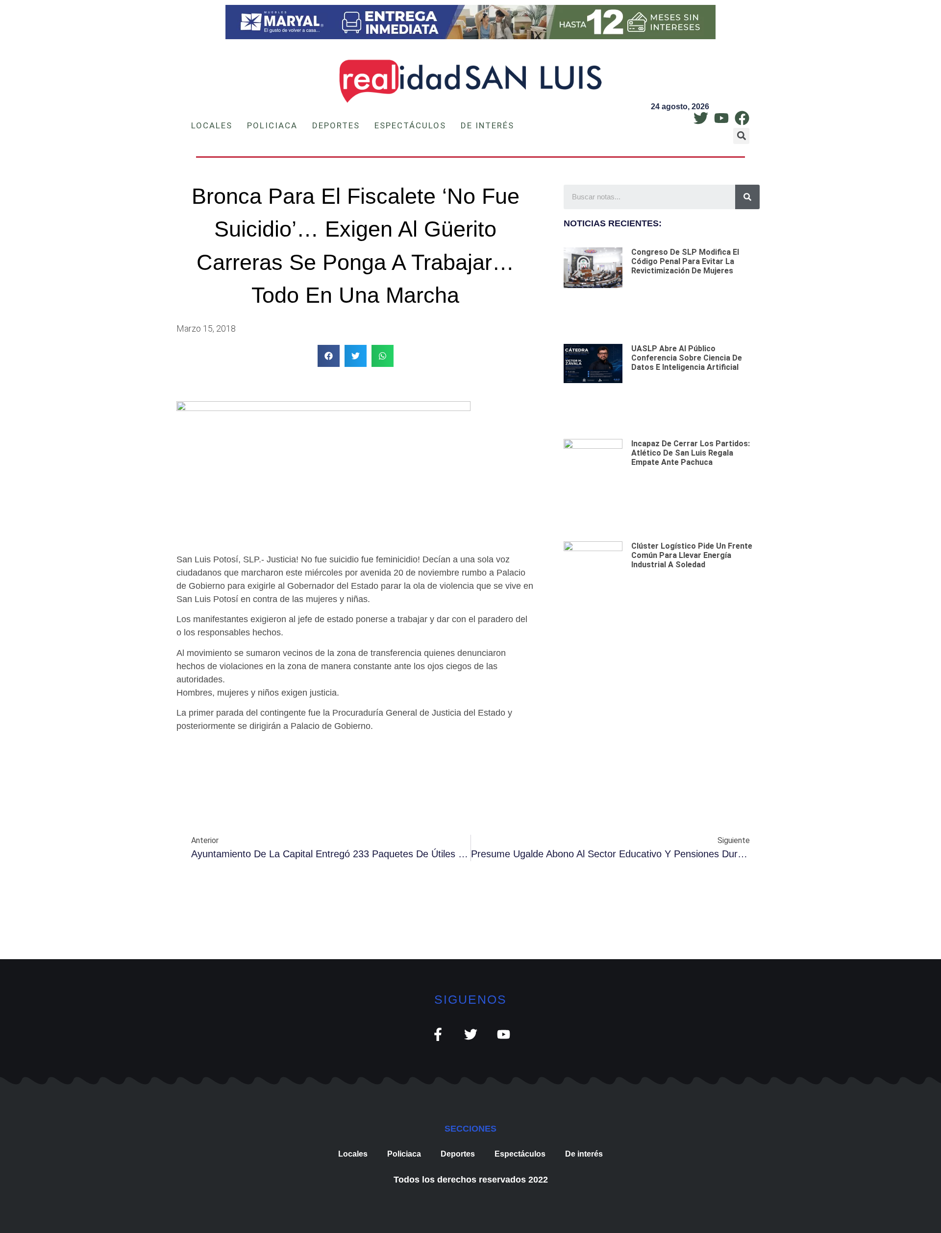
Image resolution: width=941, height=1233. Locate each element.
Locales (211, 125)
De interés (487, 125)
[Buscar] (747, 197)
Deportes (336, 125)
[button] (741, 136)
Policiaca (272, 125)
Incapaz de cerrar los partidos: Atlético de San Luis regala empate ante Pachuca (690, 453)
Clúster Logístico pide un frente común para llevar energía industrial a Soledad (691, 555)
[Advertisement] (662, 697)
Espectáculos (410, 125)
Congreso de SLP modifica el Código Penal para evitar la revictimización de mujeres (685, 261)
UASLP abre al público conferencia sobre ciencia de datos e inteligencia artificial (686, 358)
